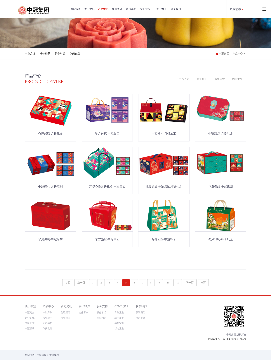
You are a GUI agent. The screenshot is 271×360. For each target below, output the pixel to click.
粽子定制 (119, 317)
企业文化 (29, 317)
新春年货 (60, 53)
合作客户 (131, 9)
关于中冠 (89, 9)
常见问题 (101, 317)
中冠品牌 (29, 328)
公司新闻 (65, 312)
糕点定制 (119, 328)
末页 (203, 282)
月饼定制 (119, 312)
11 (177, 282)
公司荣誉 (29, 323)
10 (168, 282)
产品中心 (103, 9)
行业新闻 (65, 317)
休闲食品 (75, 53)
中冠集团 (224, 53)
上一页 (81, 282)
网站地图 (29, 355)
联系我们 (176, 9)
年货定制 (119, 323)
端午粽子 (45, 53)
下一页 (190, 282)
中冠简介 (29, 312)
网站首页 (75, 9)
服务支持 (145, 9)
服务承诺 (101, 312)
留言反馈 (140, 317)
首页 (67, 282)
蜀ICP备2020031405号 (234, 339)
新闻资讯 (117, 9)
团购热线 (235, 9)
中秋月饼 (30, 53)
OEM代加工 (160, 9)
